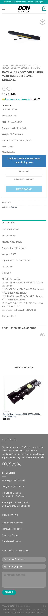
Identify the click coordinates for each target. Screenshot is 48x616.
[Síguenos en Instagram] (9, 464)
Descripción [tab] (8, 223)
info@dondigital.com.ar (13, 486)
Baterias (35, 68)
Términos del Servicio (27, 612)
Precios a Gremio (10, 535)
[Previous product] (9, 89)
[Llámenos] (19, 464)
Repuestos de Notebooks (15, 68)
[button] (3, 8)
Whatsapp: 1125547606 (13, 480)
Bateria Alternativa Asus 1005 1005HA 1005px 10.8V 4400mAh (22, 415)
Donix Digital (24, 606)
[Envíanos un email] (14, 464)
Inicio (5, 66)
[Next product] (4, 89)
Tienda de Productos (12, 529)
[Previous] (4, 56)
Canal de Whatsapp (11, 541)
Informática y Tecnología (24, 66)
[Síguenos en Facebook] (4, 464)
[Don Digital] (24, 8)
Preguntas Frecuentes (12, 523)
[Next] (12, 56)
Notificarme (24, 189)
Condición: (7, 105)
